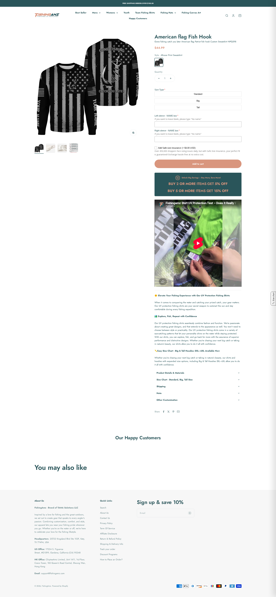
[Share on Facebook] (163, 411)
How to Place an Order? (111, 559)
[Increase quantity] (170, 78)
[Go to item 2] (50, 149)
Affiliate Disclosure (108, 533)
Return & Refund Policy (110, 538)
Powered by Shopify (60, 586)
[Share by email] (178, 411)
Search (103, 507)
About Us (104, 512)
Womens (110, 12)
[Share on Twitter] (168, 411)
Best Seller (80, 12)
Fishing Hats (167, 12)
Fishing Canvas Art (191, 12)
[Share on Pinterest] (173, 411)
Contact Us (105, 518)
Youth (127, 12)
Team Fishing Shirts (145, 12)
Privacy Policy (106, 523)
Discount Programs (108, 554)
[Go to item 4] (73, 149)
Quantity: (159, 71)
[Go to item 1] (39, 149)
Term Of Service (107, 528)
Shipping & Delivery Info (111, 544)
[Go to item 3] (62, 149)
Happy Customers (138, 18)
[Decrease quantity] (159, 78)
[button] (198, 373)
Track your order (107, 549)
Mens (95, 12)
